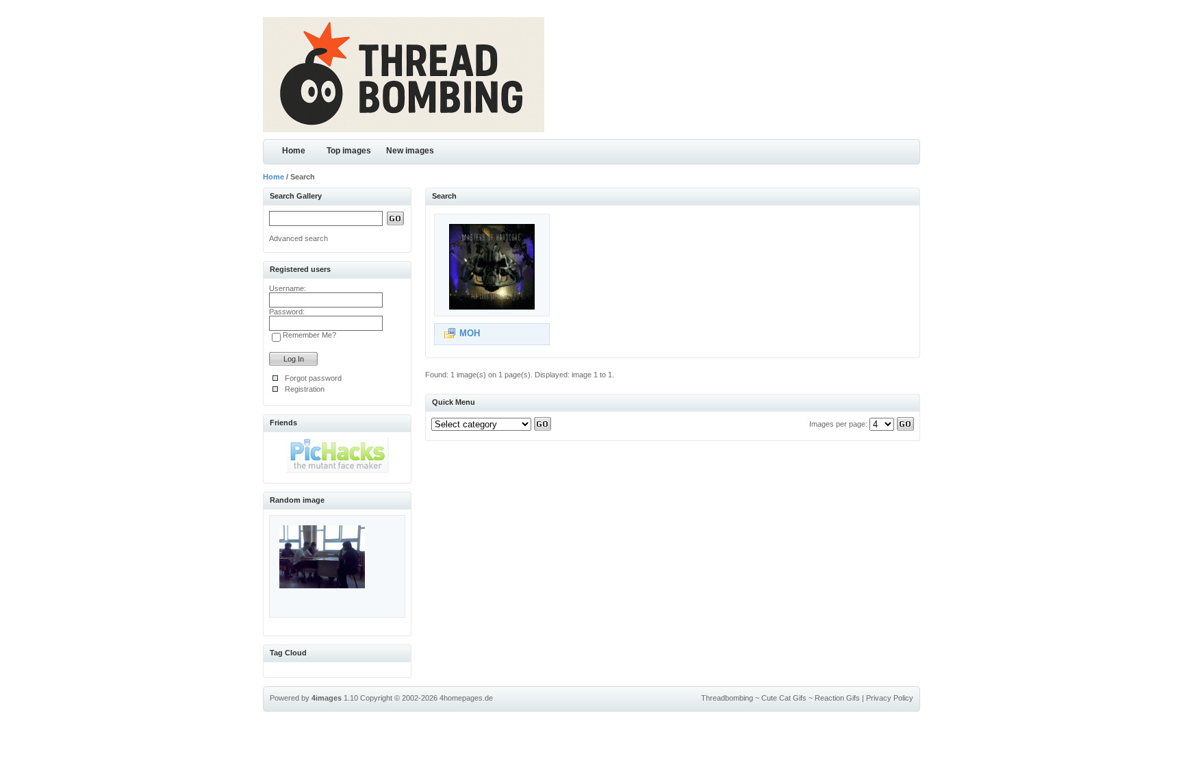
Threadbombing (727, 698)
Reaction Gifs (837, 698)
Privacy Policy (889, 698)
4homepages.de (466, 698)
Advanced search (298, 238)
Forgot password (313, 378)
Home (293, 150)
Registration (305, 389)
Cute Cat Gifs (783, 698)
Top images (349, 150)
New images (410, 150)
